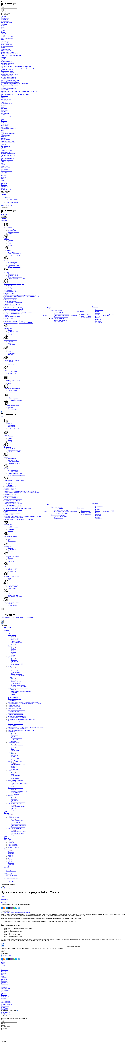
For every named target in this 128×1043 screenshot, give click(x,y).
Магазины (4, 987)
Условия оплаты (5, 988)
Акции (3, 962)
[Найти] (2, 10)
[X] (9, 908)
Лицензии (4, 981)
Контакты (4, 977)
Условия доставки (6, 990)
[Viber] (11, 908)
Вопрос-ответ (5, 1006)
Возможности (5, 996)
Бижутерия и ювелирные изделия (21, 691)
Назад (11, 631)
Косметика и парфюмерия (19, 791)
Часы (12, 774)
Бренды (3, 965)
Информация (4, 984)
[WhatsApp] (14, 908)
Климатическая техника (18, 806)
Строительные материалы (19, 783)
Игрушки (14, 799)
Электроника (15, 638)
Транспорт (14, 660)
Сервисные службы (17, 820)
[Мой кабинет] (1, 611)
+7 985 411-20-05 (6, 189)
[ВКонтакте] (2, 908)
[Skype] (16, 908)
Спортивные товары (17, 745)
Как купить (11, 842)
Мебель (13, 649)
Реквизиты (4, 993)
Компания (11, 852)
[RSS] (1, 909)
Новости (3, 971)
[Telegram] (19, 908)
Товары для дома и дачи (18, 764)
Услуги (10, 816)
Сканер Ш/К (4, 1009)
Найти (3, 1023)
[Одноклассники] (4, 908)
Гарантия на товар (6, 992)
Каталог (10, 633)
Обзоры (3, 1007)
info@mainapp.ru (7, 205)
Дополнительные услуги (18, 831)
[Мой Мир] (7, 908)
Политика (4, 995)
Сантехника (14, 735)
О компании (4, 970)
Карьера (3, 976)
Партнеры (4, 979)
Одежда (13, 680)
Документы (4, 982)
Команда (3, 973)
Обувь (13, 669)
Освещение (14, 755)
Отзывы (3, 974)
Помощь (3, 998)
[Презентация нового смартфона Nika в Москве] (15, 912)
